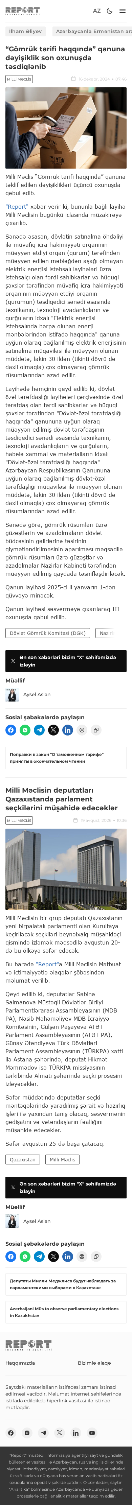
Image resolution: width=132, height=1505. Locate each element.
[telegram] (39, 730)
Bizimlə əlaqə (94, 1363)
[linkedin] (67, 730)
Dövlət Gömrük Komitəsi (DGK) (48, 633)
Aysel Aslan (37, 694)
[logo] (22, 11)
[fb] (10, 730)
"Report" (16, 206)
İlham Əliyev (25, 31)
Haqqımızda (20, 1363)
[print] (81, 730)
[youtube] (92, 1433)
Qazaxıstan (23, 1159)
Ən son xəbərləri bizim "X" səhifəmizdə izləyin (68, 661)
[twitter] (53, 730)
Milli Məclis (19, 79)
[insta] (27, 1433)
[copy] (96, 730)
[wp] (25, 730)
